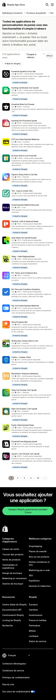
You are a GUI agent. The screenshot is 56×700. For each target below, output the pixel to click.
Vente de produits (11, 559)
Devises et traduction (40, 586)
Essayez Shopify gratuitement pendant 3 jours (28, 511)
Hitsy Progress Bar (19, 322)
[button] (28, 77)
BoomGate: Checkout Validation (24, 374)
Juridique (33, 636)
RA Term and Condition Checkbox (25, 289)
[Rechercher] (47, 4)
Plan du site (8, 684)
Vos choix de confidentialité (16, 691)
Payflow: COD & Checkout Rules (24, 221)
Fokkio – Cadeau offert (21, 357)
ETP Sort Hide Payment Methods (25, 139)
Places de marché (38, 551)
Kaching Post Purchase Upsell (24, 121)
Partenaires (34, 625)
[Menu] (52, 4)
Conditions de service (13, 670)
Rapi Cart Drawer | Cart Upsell (24, 409)
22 (38, 478)
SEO (31, 575)
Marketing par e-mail (39, 570)
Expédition (34, 580)
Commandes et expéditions (10, 566)
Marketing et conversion (14, 578)
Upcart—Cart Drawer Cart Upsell (25, 454)
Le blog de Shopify (11, 620)
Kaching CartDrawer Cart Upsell (24, 88)
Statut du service (37, 641)
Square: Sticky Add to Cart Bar (24, 174)
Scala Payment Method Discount (25, 205)
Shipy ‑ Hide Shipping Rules (23, 256)
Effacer (49, 56)
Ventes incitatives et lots (39, 563)
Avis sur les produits (39, 557)
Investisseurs (35, 615)
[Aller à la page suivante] (45, 478)
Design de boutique (12, 573)
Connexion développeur (14, 663)
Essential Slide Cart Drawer (22, 104)
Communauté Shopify (13, 615)
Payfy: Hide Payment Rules (22, 425)
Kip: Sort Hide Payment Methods (25, 306)
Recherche (7, 625)
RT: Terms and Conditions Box (24, 273)
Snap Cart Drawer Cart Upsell (23, 390)
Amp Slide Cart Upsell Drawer (24, 238)
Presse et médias (37, 620)
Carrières (33, 610)
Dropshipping (35, 546)
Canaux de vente (10, 549)
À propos (33, 604)
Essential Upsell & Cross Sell (23, 71)
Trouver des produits (12, 554)
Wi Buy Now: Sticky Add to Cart (24, 341)
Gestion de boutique (12, 583)
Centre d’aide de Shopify (14, 604)
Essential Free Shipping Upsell (24, 441)
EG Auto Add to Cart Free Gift (24, 156)
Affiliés (32, 631)
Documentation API (11, 610)
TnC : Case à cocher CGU (22, 191)
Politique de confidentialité (16, 677)
